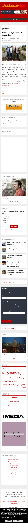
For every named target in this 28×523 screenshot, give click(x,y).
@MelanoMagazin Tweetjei (8, 282)
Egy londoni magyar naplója (14, 461)
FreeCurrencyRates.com (8, 328)
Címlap (7, 492)
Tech (15, 494)
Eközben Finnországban (14, 459)
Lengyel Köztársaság (14, 473)
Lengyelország (6, 218)
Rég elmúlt (4, 196)
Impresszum (6, 501)
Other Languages (14, 496)
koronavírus (14, 377)
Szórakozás (9, 494)
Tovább (24, 387)
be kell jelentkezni (16, 83)
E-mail (4, 296)
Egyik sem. (5, 222)
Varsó (3, 355)
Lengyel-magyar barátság (14, 463)
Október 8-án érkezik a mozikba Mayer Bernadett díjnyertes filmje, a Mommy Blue (16, 272)
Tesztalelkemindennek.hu (14, 409)
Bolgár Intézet (14, 471)
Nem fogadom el (18, 520)
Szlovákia (5, 220)
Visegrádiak (19, 492)
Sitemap (23, 496)
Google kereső (6, 131)
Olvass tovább (20, 81)
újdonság (5, 369)
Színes (20, 494)
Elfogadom (9, 520)
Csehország (6, 216)
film (23, 385)
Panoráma (5, 496)
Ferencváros (5, 381)
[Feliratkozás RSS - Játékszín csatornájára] (3, 93)
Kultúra (13, 492)
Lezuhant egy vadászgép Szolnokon (16, 249)
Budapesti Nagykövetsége (14, 475)
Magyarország (11, 373)
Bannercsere (14, 503)
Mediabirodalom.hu (14, 401)
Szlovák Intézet (14, 469)
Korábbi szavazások (8, 230)
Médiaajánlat (13, 501)
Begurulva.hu (14, 397)
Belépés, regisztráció (8, 118)
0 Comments (5, 85)
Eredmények (7, 232)
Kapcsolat (14, 498)
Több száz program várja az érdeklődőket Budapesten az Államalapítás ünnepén (14, 264)
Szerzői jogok (21, 501)
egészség (19, 385)
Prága (3, 357)
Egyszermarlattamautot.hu (14, 405)
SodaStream (5, 378)
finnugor (23, 378)
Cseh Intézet (14, 467)
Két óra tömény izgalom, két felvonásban (12, 34)
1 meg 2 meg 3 (7, 311)
